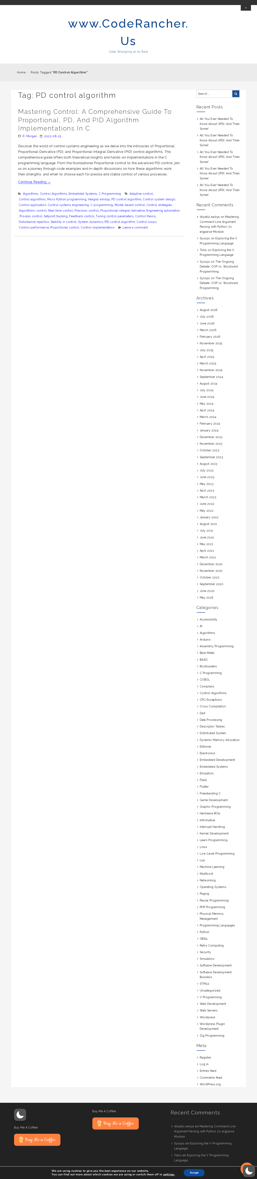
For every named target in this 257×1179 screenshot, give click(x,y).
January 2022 (209, 517)
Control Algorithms (53, 193)
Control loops (146, 221)
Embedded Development (217, 759)
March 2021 (208, 557)
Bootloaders (208, 666)
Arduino (205, 639)
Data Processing (211, 719)
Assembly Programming (217, 646)
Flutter (204, 786)
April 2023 (207, 490)
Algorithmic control (33, 210)
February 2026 (210, 336)
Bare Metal (207, 652)
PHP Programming (212, 907)
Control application (32, 205)
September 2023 (211, 457)
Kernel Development (214, 833)
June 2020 (207, 591)
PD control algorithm (126, 199)
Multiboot (206, 873)
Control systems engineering (68, 205)
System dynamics (90, 221)
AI (201, 626)
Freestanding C (210, 793)
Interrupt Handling (212, 826)
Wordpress (207, 1017)
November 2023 (211, 443)
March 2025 (208, 363)
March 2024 (208, 417)
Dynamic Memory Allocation (220, 740)
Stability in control (63, 221)
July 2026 (207, 316)
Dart (202, 713)
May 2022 (206, 510)
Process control (31, 216)
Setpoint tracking (56, 216)
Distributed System (213, 733)
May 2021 (206, 544)
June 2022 (207, 503)
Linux (203, 847)
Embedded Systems (83, 193)
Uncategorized (210, 990)
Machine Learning (212, 866)
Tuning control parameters (115, 216)
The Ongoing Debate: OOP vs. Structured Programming (219, 266)
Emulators (207, 773)
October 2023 (209, 450)
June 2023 (207, 477)
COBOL (205, 679)
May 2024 (206, 403)
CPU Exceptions (211, 699)
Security (205, 952)
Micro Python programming (66, 199)
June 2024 (207, 396)
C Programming (110, 193)
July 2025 (206, 350)
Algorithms (30, 193)
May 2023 (206, 484)
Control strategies (159, 205)
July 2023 (207, 470)
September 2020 (211, 584)
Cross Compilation (213, 706)
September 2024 (211, 377)
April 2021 (207, 550)
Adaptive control (141, 193)
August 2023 (208, 463)
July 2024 (207, 390)
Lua (202, 860)
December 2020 (211, 564)
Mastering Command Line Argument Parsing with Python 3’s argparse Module (205, 1131)
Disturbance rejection (34, 221)
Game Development (214, 800)
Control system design (159, 199)
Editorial (205, 746)
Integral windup (99, 199)
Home (21, 72)
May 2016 (206, 597)
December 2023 (211, 437)
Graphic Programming (215, 806)
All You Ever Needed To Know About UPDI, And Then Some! (220, 123)
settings (168, 1174)
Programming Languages (217, 925)
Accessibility (208, 619)
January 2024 (209, 430)
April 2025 (207, 356)
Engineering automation (163, 210)
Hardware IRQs (210, 813)
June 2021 (207, 537)
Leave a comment (135, 227)
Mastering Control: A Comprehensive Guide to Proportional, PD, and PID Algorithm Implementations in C (95, 120)
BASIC (204, 659)
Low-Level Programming (217, 853)
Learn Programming (214, 840)
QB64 (204, 938)
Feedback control (81, 216)
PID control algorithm (120, 221)
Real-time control (60, 210)
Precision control (86, 210)
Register (205, 1057)
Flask (203, 780)
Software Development (216, 965)
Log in (204, 1064)
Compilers (207, 686)
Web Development (213, 1003)
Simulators (207, 958)
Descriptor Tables (212, 726)
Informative (207, 820)
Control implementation (97, 227)
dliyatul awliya (210, 216)
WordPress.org (210, 1084)
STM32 (204, 983)
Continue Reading (34, 182)
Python (204, 932)
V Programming (211, 997)
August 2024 (208, 383)
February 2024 (210, 423)
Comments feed (211, 1077)
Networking (208, 880)
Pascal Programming (214, 900)
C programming (102, 205)
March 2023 (208, 497)
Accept (194, 1173)
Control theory (145, 216)
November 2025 (211, 343)
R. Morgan (30, 136)
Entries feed (208, 1070)
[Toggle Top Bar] (246, 8)
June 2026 (207, 323)
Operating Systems (213, 887)
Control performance (34, 227)
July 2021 (206, 530)
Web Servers (209, 1010)
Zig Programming (212, 1035)
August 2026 (209, 310)
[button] (20, 1115)
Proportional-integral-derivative (122, 210)
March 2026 (208, 330)
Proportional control (64, 227)
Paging (204, 893)
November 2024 (211, 370)
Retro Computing (212, 945)
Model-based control (130, 205)
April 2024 (207, 410)
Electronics (207, 753)
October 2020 (210, 577)
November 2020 (211, 570)
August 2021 (208, 524)
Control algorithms (32, 199)
